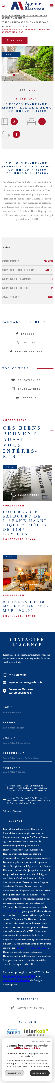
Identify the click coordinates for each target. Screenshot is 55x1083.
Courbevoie (41, 22)
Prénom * (11, 722)
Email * (9, 738)
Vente (5, 22)
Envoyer (15, 821)
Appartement (10, 26)
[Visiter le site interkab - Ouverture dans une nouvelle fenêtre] (36, 1032)
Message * (12, 768)
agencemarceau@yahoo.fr (25, 682)
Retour (17, 40)
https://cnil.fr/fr (12, 911)
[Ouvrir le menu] (51, 5)
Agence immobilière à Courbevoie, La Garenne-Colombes (24, 16)
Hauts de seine (21, 22)
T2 (22, 26)
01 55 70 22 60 (18, 675)
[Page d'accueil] (27, 6)
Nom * (8, 707)
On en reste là (39, 1041)
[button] (14, 75)
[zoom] (27, 63)
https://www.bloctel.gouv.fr (32, 947)
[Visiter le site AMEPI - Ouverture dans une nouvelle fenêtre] (14, 1032)
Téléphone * (14, 753)
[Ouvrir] (3, 5)
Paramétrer (14, 1073)
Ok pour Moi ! (39, 1073)
